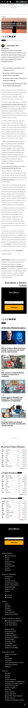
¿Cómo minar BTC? (10, 694)
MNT (2, 517)
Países (7, 604)
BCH (2, 506)
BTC (2, 451)
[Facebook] (6, 37)
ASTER (3, 503)
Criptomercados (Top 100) (14, 621)
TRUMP (3, 466)
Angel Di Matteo (11, 45)
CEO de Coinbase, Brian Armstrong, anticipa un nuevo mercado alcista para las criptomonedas (13, 350)
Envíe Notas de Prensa (11, 583)
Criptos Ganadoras (10, 473)
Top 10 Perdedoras (11, 625)
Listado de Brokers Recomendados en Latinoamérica (15, 680)
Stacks (7, 479)
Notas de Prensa (10, 562)
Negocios (7, 608)
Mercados (8, 606)
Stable (7, 514)
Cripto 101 (8, 690)
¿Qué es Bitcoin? (10, 692)
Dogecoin (7, 460)
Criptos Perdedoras (10, 498)
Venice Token (8, 486)
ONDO (3, 508)
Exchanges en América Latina (13, 683)
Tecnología (8, 610)
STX (2, 479)
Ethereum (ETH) (11, 631)
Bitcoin (2, 346)
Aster (7, 503)
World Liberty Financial (10, 512)
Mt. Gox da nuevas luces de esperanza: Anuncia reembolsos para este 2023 (13, 25)
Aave (6, 488)
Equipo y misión (9, 589)
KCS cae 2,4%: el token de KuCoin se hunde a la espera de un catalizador (12, 374)
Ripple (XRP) (10, 633)
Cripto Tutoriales (10, 566)
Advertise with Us (10, 581)
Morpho (7, 501)
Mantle (7, 517)
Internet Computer (9, 515)
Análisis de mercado (11, 654)
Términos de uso (10, 698)
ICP (2, 515)
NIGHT (3, 510)
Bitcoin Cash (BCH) (12, 637)
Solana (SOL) (10, 639)
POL (2, 477)
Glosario (7, 568)
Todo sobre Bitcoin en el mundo (14, 662)
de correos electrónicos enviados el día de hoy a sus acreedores (13, 104)
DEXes (2, 395)
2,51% (18, 4)
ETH (2, 453)
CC (2, 490)
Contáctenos (9, 577)
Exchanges (3, 16)
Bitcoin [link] (9, 244)
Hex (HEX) (9, 643)
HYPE (11, 4)
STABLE (3, 514)
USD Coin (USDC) (11, 635)
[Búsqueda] (5, 2)
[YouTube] (10, 37)
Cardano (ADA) (10, 641)
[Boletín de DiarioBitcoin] (15, 37)
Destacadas (8, 658)
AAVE (3, 488)
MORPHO (3, 501)
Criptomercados (11, 556)
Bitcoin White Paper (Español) (13, 696)
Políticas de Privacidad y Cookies (14, 700)
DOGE (24, 4)
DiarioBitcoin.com (23, 468)
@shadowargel (5, 48)
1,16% (5, 4)
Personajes (8, 660)
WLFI (2, 512)
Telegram (9, 597)
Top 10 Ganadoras (11, 623)
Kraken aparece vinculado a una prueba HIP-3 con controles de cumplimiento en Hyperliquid (12, 399)
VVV (2, 486)
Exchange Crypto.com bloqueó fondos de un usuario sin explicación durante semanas (13, 423)
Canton (7, 490)
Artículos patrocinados (11, 614)
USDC (3, 455)
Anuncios (7, 579)
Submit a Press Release (12, 585)
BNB (2, 462)
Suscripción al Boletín (11, 664)
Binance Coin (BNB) (12, 647)
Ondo (7, 508)
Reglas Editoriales (10, 587)
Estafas (7, 560)
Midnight (7, 510)
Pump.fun (7, 481)
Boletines (7, 666)
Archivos (7, 677)
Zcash (7, 464)
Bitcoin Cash (8, 506)
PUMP (3, 481)
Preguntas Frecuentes (11, 685)
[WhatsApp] (4, 37)
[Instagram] (8, 37)
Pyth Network (8, 492)
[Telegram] (13, 37)
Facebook (9, 595)
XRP (2, 457)
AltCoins (3, 370)
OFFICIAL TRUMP (9, 466)
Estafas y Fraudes (10, 687)
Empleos (7, 591)
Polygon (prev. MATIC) (9, 477)
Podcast (8, 570)
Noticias (7, 558)
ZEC (2, 464)
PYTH (3, 492)
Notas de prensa (10, 612)
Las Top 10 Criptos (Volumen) (14, 447)
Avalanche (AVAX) (11, 645)
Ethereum (7, 453)
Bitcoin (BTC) (10, 629)
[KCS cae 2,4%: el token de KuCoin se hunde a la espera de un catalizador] (13, 362)
